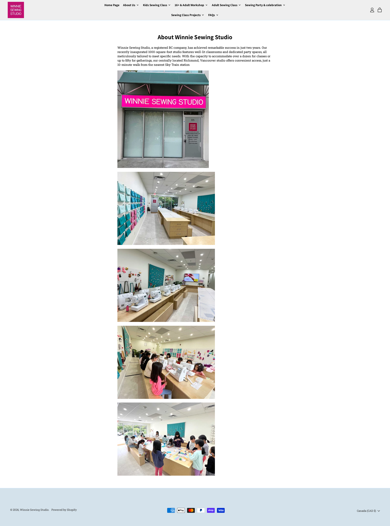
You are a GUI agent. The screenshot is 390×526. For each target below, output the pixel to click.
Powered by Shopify (64, 510)
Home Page (111, 5)
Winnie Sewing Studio (34, 510)
